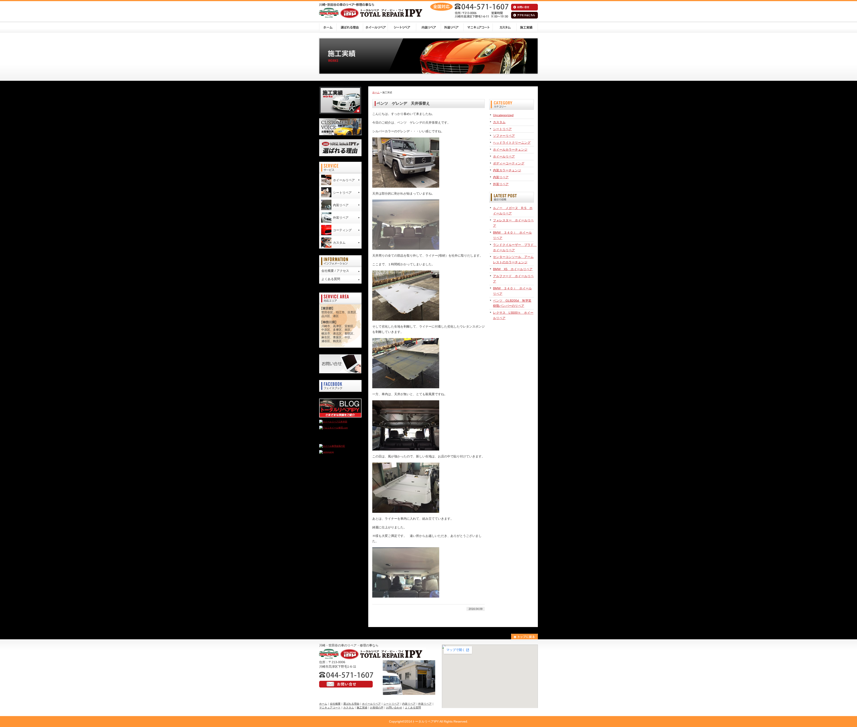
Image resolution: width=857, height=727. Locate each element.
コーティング (342, 230)
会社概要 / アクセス (335, 270)
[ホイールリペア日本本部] (333, 421)
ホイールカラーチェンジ (510, 149)
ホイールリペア (375, 27)
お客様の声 (376, 707)
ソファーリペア (504, 135)
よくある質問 (330, 279)
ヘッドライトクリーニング (511, 142)
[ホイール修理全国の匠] (332, 446)
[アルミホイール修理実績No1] (334, 440)
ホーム (328, 27)
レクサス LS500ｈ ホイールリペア (513, 315)
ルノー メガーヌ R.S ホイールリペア (513, 210)
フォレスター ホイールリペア (513, 222)
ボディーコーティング (508, 163)
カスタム (505, 27)
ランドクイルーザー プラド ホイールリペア (513, 247)
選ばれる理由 (350, 27)
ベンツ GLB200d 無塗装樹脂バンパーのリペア (512, 303)
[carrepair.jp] (326, 452)
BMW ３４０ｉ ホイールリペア (512, 235)
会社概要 (335, 703)
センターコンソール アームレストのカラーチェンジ (513, 259)
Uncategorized (503, 115)
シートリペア (402, 27)
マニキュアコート (478, 27)
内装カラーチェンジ (507, 170)
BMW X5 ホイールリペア (513, 269)
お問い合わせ (394, 707)
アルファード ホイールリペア (513, 278)
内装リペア (428, 27)
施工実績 (527, 27)
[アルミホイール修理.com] (333, 427)
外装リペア (452, 27)
